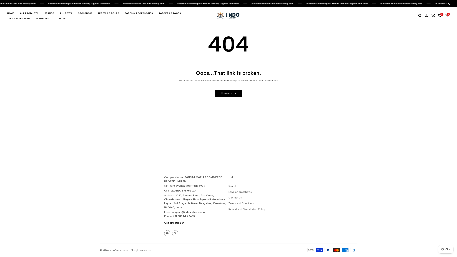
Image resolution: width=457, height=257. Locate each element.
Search (232, 186)
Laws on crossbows (240, 191)
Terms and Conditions (241, 203)
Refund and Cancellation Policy (246, 209)
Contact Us (235, 197)
